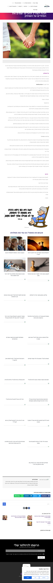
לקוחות (20, 6)
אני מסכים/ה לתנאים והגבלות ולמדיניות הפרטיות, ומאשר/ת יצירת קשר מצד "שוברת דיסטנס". (24, 554)
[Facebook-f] (29, 508)
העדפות (43, 577)
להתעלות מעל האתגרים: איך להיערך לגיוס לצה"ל (38, 253)
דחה (35, 577)
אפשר (28, 577)
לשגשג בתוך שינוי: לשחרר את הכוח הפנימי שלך (38, 274)
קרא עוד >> (48, 519)
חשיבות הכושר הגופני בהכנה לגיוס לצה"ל (38, 380)
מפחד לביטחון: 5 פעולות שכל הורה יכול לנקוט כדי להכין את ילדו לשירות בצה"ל (15, 317)
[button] (45, 495)
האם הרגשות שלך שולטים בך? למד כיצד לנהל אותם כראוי (15, 274)
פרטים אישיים (28, 3)
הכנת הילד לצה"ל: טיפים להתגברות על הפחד (38, 442)
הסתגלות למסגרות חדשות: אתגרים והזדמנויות (14, 338)
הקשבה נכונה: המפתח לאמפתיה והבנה (14, 253)
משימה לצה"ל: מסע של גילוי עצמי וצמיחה (38, 358)
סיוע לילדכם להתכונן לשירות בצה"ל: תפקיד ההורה (38, 421)
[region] (36, 573)
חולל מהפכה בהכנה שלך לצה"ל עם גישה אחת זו (38, 338)
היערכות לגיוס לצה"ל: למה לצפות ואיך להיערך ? (14, 359)
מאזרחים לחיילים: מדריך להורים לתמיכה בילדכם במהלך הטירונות (15, 442)
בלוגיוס (25, 6)
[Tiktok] (24, 508)
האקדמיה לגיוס (34, 6)
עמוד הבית (35, 3)
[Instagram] (26, 508)
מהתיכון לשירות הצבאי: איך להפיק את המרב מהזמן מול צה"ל (38, 463)
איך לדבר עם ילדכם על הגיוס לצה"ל (15, 399)
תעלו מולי (35, 9)
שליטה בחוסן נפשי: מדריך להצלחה (38, 295)
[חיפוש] (4, 504)
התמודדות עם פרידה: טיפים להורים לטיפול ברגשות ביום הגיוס (38, 317)
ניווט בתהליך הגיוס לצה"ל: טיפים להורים (15, 380)
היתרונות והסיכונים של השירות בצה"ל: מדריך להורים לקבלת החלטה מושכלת (38, 400)
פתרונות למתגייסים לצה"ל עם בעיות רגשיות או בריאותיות (15, 296)
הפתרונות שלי (18, 3)
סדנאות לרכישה (12, 6)
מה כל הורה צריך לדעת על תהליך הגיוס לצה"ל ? (14, 421)
